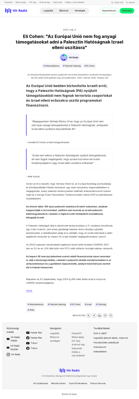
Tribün (34, 343)
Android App (45, 2)
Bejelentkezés (109, 10)
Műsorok (63, 10)
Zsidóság (101, 304)
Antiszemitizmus (51, 66)
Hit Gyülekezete (40, 383)
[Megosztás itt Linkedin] (99, 315)
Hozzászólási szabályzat (106, 342)
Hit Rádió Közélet (15, 347)
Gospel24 (8, 2)
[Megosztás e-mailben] (105, 315)
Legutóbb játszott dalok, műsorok (110, 338)
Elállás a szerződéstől (74, 2)
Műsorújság (21, 2)
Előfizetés (127, 10)
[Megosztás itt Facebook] (94, 315)
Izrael (88, 304)
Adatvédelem (100, 351)
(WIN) (29, 290)
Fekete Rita (36, 332)
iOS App (32, 2)
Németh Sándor (58, 383)
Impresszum (99, 347)
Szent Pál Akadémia (78, 383)
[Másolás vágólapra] (110, 315)
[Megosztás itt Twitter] (88, 315)
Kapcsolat (57, 2)
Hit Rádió (15, 354)
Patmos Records (98, 383)
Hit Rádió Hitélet (15, 339)
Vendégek (80, 10)
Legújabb (48, 10)
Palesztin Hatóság (72, 66)
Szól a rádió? (100, 333)
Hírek (31, 310)
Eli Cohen (89, 66)
